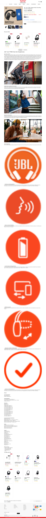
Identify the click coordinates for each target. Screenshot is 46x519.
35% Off (11, 469)
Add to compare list (26, 19)
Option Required (35, 21)
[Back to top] (1, 511)
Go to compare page (32, 19)
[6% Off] (8, 457)
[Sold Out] (18, 457)
